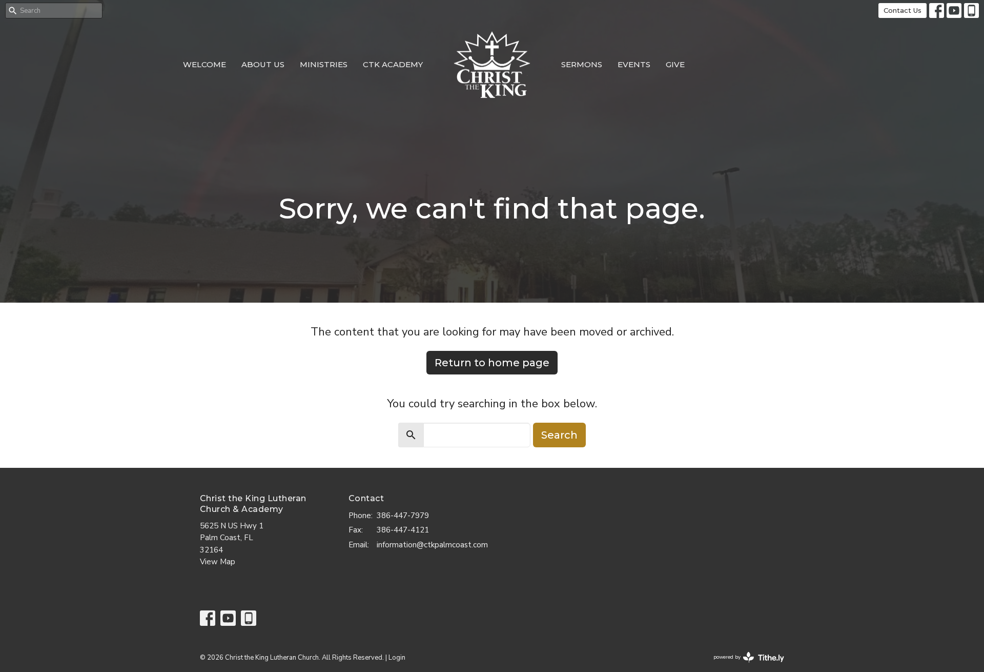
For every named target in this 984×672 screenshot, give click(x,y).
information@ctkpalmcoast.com (432, 545)
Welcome (204, 64)
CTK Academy (393, 64)
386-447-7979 (403, 515)
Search (559, 435)
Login (396, 657)
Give (675, 64)
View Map (217, 562)
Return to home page (492, 363)
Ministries (323, 64)
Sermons (581, 64)
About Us (262, 64)
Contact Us (902, 10)
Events (634, 64)
